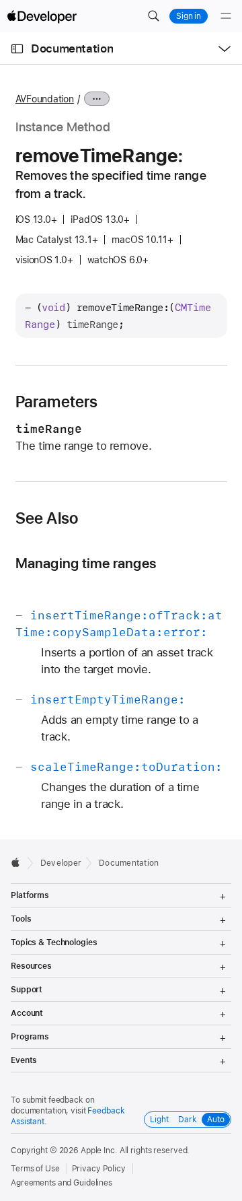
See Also (47, 518)
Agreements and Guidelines (61, 1183)
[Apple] (19, 862)
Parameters (56, 401)
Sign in (188, 16)
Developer (60, 863)
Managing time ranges (86, 563)
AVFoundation (44, 99)
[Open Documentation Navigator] (17, 49)
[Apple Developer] (41, 16)
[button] (153, 16)
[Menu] (226, 16)
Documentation (72, 48)
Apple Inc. (99, 1150)
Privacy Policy (99, 1168)
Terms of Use (35, 1168)
